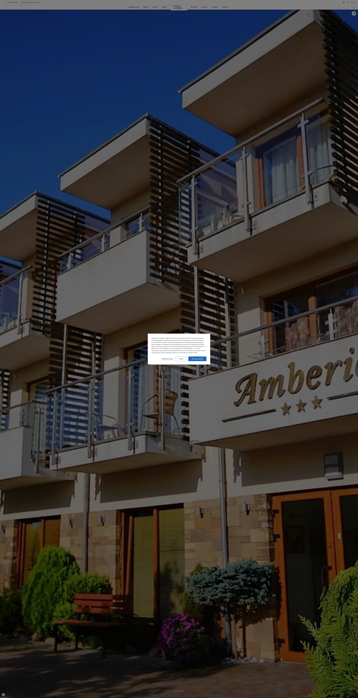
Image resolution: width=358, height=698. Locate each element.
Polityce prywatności (180, 342)
